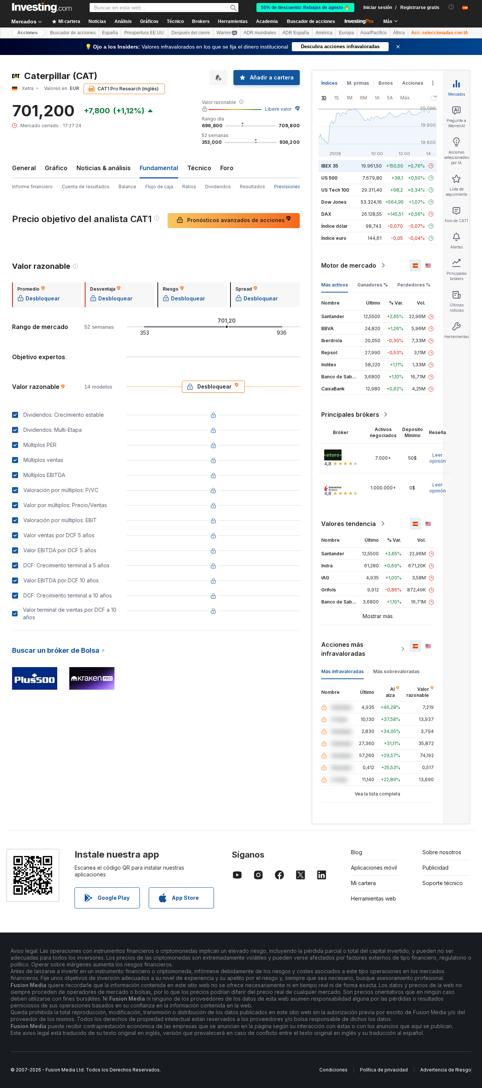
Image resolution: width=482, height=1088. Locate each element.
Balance (127, 186)
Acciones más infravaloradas (343, 649)
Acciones (27, 32)
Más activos (334, 285)
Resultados (252, 186)
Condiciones (333, 1070)
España (110, 32)
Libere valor (278, 109)
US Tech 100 (335, 190)
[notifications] (451, 7)
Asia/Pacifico (373, 32)
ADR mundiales (260, 32)
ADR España (295, 32)
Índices (329, 83)
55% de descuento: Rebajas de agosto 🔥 (305, 7)
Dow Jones (333, 202)
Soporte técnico (443, 883)
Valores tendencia (348, 523)
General (24, 168)
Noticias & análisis (103, 168)
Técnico (199, 168)
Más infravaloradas (342, 671)
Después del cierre (190, 32)
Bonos (385, 83)
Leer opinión (437, 458)
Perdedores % (413, 285)
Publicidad (435, 867)
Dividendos (218, 186)
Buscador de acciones (311, 21)
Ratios (189, 186)
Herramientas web (373, 898)
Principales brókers (350, 414)
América (324, 32)
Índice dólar (334, 226)
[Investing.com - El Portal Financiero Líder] (42, 7)
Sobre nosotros (442, 852)
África (399, 32)
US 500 (329, 178)
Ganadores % (372, 285)
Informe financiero (32, 186)
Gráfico (56, 168)
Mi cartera (363, 883)
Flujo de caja (159, 186)
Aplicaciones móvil (374, 867)
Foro (226, 168)
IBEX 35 (329, 166)
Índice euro (333, 238)
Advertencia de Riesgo (445, 1070)
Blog (356, 852)
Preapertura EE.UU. (144, 32)
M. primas (358, 83)
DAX (326, 214)
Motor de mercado (348, 265)
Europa (346, 32)
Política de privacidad (384, 1070)
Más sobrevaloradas (396, 671)
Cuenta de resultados (86, 186)
